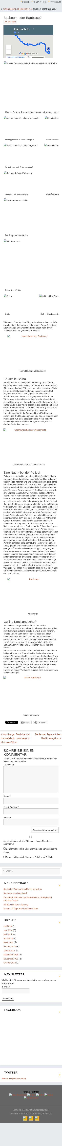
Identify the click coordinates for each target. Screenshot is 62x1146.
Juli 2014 (7, 926)
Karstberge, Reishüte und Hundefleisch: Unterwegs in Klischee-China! (15, 738)
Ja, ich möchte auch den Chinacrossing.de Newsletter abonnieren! (27, 842)
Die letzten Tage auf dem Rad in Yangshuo (48, 736)
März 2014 (8, 942)
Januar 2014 (9, 951)
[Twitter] (31, 1118)
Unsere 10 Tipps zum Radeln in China (20, 909)
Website (7, 818)
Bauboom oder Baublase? (15, 893)
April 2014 (8, 938)
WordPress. (45, 1114)
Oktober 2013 (9, 963)
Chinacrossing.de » (12, 9)
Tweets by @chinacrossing (14, 1078)
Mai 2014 (7, 934)
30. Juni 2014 (10, 22)
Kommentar (8, 765)
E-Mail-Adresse (11, 807)
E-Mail (6, 986)
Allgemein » (26, 9)
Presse (25, 2)
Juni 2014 (7, 930)
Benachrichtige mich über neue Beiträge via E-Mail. (29, 857)
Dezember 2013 (10, 955)
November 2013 (10, 959)
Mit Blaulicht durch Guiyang (15, 905)
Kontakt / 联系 (39, 2)
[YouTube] (37, 1118)
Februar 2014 (9, 946)
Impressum (55, 2)
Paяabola (32, 1114)
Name (6, 796)
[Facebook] (25, 1118)
